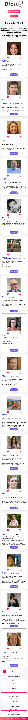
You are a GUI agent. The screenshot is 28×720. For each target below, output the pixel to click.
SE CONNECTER (14, 16)
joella (3, 611)
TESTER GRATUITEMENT (14, 11)
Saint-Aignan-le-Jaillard (14, 714)
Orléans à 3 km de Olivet (8, 337)
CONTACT (24, 718)
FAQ (8, 718)
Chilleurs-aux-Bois (14, 711)
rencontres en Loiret (14, 678)
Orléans (14, 681)
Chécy (14, 691)
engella (3, 493)
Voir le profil (14, 74)
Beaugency (14, 699)
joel (3, 296)
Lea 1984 (4, 60)
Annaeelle (4, 139)
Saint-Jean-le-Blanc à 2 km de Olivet (11, 258)
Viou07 (3, 336)
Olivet (14, 683)
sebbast (4, 375)
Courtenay (14, 701)
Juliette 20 (4, 572)
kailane (3, 651)
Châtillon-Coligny (14, 709)
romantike (4, 414)
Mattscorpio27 (5, 217)
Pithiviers (14, 688)
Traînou (14, 704)
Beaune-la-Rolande (14, 706)
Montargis (14, 686)
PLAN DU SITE (17, 718)
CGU (11, 718)
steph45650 (5, 257)
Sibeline (4, 454)
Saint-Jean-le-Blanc (14, 696)
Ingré (14, 693)
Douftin (4, 178)
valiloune (4, 532)
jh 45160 (4, 99)
